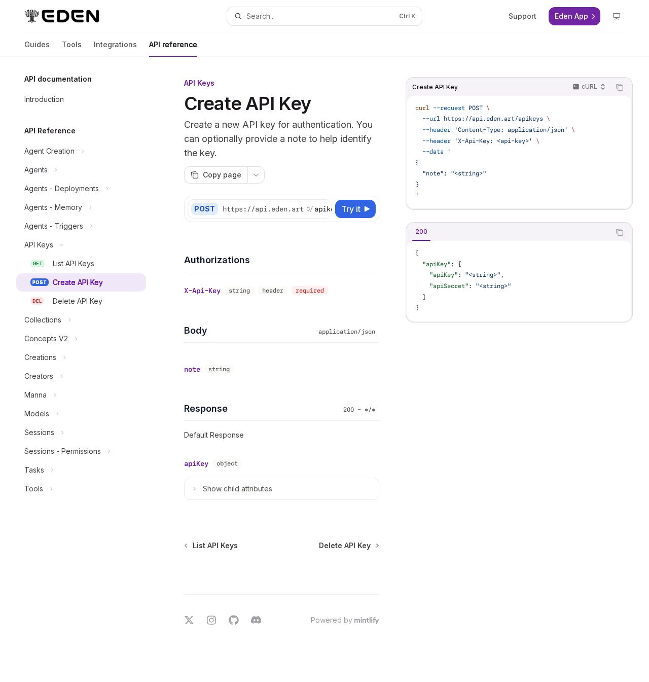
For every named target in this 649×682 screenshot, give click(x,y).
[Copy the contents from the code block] (619, 87)
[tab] (421, 232)
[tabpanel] (519, 281)
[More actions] (256, 175)
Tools (72, 44)
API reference (173, 44)
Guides (37, 44)
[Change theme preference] (616, 16)
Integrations (115, 44)
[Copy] (322, 209)
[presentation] (277, 209)
